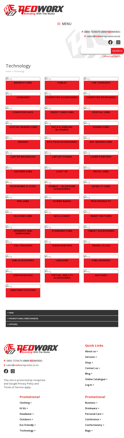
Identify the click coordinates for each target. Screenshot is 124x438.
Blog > (88, 373)
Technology (19, 71)
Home (8, 71)
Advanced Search (112, 56)
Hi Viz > (24, 408)
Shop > (89, 362)
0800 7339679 (92, 31)
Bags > (89, 430)
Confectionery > (94, 425)
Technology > (28, 430)
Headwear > (27, 414)
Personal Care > (94, 414)
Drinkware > (92, 408)
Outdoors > (26, 419)
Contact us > (92, 368)
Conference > (93, 419)
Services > (91, 357)
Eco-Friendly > (28, 425)
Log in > (89, 384)
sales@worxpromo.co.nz (103, 36)
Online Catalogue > (96, 379)
